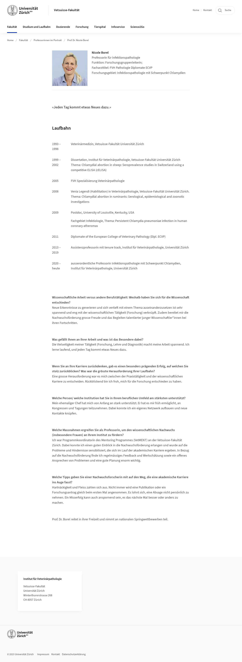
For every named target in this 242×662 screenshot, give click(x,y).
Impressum (43, 654)
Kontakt (207, 10)
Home (196, 10)
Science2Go (137, 27)
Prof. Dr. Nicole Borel (78, 40)
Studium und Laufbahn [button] (36, 27)
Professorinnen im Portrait (48, 40)
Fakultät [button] (12, 27)
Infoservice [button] (118, 27)
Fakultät (23, 40)
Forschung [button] (82, 27)
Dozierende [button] (63, 27)
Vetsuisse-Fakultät (67, 10)
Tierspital (100, 27)
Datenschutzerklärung (74, 654)
